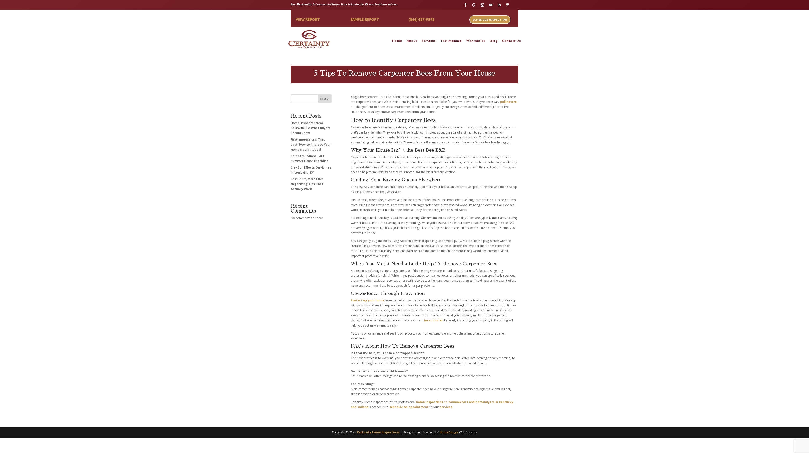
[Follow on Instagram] (482, 4)
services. (446, 407)
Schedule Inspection (490, 19)
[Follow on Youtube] (490, 4)
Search (324, 98)
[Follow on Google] (473, 4)
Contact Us (511, 41)
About (412, 41)
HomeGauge (448, 432)
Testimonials (451, 41)
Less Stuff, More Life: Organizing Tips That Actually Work (307, 184)
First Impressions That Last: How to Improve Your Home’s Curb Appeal (311, 144)
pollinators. (508, 102)
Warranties (475, 41)
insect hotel (433, 320)
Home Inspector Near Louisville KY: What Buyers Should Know (310, 128)
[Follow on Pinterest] (507, 4)
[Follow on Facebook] (465, 4)
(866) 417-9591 (421, 19)
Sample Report (364, 19)
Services (429, 41)
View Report (308, 19)
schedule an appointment (409, 407)
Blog (493, 41)
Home (397, 41)
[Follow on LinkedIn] (499, 4)
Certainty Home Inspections (378, 432)
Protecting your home (367, 300)
